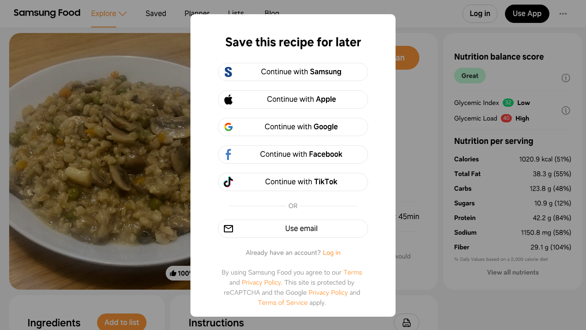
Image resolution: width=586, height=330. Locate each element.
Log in (332, 252)
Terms (352, 272)
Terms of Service (283, 302)
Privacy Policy (261, 282)
